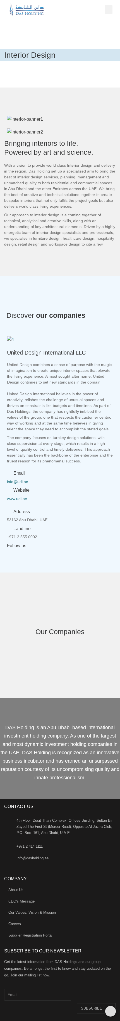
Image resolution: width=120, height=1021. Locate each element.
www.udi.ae (17, 498)
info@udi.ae (17, 481)
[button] (108, 9)
